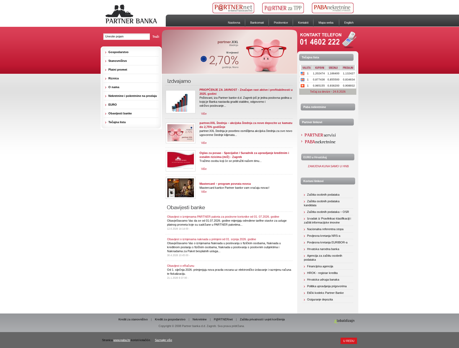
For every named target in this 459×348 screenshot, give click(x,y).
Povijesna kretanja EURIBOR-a (327, 242)
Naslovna (234, 22)
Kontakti (303, 22)
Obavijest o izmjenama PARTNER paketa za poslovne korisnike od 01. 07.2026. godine (223, 216)
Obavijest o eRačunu (180, 265)
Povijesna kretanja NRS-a (323, 235)
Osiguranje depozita (320, 299)
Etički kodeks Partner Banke (325, 292)
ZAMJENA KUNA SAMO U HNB (328, 166)
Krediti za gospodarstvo (170, 319)
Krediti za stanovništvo (133, 319)
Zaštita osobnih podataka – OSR (328, 211)
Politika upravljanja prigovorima (327, 286)
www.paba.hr (121, 340)
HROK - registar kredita (322, 272)
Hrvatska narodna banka (323, 249)
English (349, 22)
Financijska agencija (320, 266)
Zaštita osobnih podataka (323, 194)
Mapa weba (325, 22)
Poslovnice (281, 22)
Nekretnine (200, 319)
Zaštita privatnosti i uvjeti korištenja (262, 319)
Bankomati (257, 22)
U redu (348, 340)
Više (204, 113)
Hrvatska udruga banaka (323, 279)
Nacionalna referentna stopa (325, 229)
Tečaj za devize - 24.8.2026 (328, 91)
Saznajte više (163, 340)
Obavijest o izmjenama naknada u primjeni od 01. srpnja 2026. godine (211, 239)
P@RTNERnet (223, 319)
